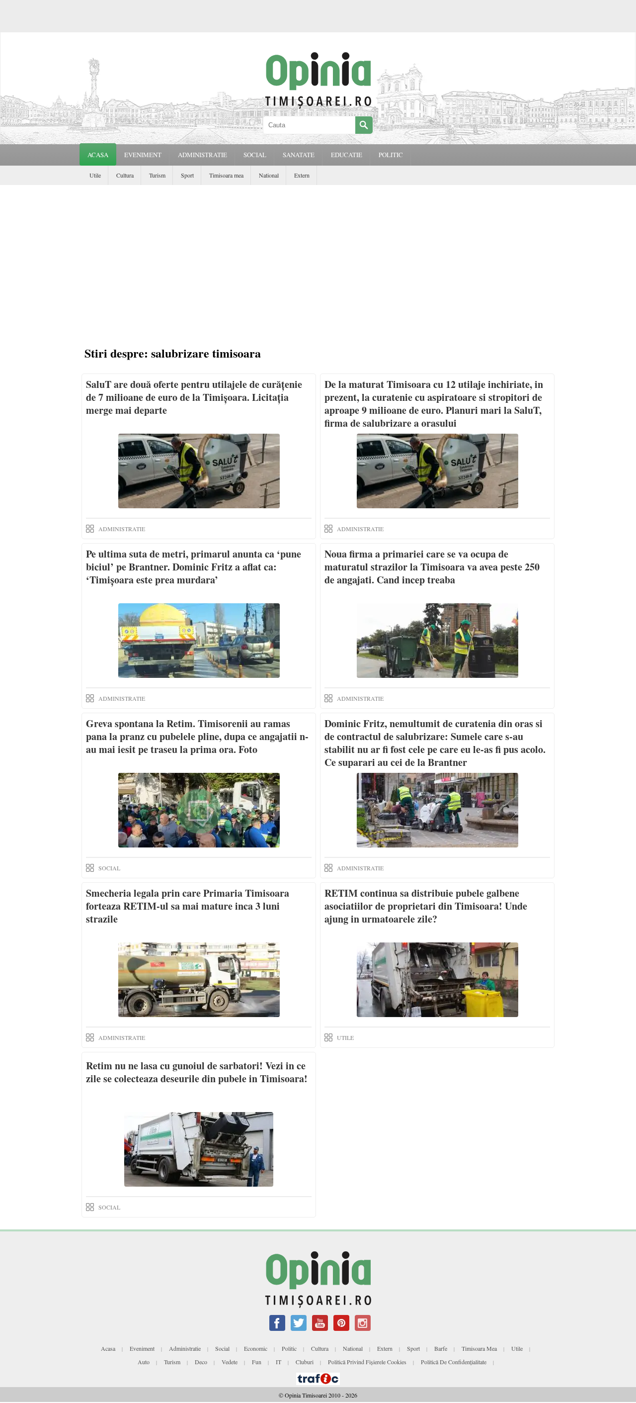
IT (278, 1362)
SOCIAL (254, 154)
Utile (95, 175)
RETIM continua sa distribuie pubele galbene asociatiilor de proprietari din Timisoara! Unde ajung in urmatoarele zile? (425, 906)
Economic (255, 1348)
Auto (144, 1362)
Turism (157, 175)
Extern (302, 175)
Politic (289, 1348)
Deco (201, 1362)
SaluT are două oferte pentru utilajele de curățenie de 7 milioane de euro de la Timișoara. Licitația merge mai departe (194, 397)
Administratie (185, 1348)
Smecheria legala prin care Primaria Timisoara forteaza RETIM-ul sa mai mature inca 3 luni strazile (187, 906)
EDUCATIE (346, 154)
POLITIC (391, 154)
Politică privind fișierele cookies (367, 1362)
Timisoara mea (226, 175)
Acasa (97, 154)
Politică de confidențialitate (453, 1362)
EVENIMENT (142, 154)
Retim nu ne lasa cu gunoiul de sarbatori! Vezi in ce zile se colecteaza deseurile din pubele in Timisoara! (197, 1072)
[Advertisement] (318, 259)
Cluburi (305, 1362)
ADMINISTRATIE (202, 154)
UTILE (345, 1037)
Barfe (440, 1348)
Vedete (230, 1362)
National (269, 175)
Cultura (125, 175)
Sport (187, 175)
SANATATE (299, 154)
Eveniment (142, 1348)
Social (222, 1348)
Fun (256, 1362)
